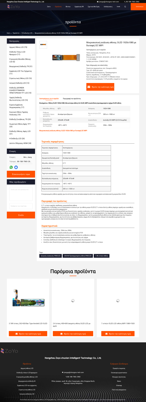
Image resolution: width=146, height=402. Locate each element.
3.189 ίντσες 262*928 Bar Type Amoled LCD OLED (28, 323)
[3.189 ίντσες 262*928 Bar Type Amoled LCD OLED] (28, 300)
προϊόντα (16, 33)
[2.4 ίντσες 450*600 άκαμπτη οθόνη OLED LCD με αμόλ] (73, 300)
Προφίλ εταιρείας (119, 368)
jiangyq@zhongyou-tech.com (109, 2)
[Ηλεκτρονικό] (16, 167)
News (119, 381)
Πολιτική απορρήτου (119, 390)
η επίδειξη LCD (27, 33)
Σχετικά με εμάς (94, 6)
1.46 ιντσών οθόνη (101, 256)
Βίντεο (68, 6)
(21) (20, 132)
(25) (20, 125)
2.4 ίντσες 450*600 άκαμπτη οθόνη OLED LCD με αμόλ (72, 324)
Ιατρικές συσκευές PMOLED (50, 256)
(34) (20, 143)
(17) (17, 53)
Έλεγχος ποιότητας (119, 377)
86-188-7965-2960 (132, 2)
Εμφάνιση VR (79, 6)
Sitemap (119, 385)
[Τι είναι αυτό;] (11, 167)
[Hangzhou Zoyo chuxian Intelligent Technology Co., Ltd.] (13, 6)
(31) (20, 66)
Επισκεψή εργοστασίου (119, 373)
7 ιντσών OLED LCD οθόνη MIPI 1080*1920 (118, 323)
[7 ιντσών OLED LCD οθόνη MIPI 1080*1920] (118, 300)
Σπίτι (49, 6)
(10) (20, 78)
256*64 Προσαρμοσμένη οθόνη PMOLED (77, 256)
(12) (19, 83)
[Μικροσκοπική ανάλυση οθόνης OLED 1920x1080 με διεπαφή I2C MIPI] (66, 59)
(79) (18, 47)
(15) (18, 99)
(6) (20, 60)
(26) (17, 139)
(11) (20, 72)
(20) (20, 119)
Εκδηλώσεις (108, 6)
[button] (11, 305)
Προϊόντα (58, 6)
